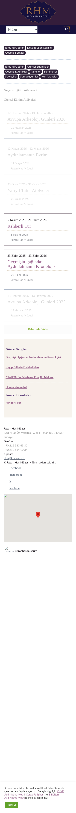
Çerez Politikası (35, 794)
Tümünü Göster (14, 47)
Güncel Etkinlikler (38, 66)
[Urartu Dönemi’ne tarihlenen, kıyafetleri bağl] (38, 730)
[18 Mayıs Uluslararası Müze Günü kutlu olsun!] (38, 692)
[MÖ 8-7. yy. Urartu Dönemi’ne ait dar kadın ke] (38, 615)
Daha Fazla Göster (38, 329)
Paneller (36, 71)
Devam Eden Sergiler (40, 47)
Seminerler (50, 71)
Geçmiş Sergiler (14, 52)
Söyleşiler (11, 76)
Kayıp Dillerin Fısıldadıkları (22, 367)
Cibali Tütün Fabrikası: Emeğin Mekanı (30, 377)
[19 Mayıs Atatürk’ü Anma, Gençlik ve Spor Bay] (38, 653)
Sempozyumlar (29, 76)
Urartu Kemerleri (16, 387)
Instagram (16, 474)
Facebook (15, 468)
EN (66, 29)
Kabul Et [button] (11, 805)
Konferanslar (49, 76)
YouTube (15, 488)
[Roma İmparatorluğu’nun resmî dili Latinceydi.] (38, 577)
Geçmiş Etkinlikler (16, 71)
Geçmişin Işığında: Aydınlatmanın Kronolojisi (33, 357)
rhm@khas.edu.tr (14, 458)
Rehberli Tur (13, 402)
